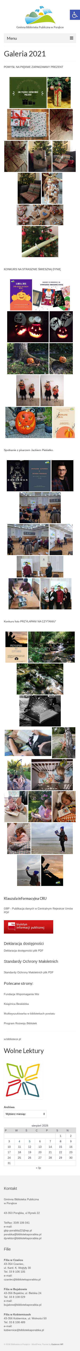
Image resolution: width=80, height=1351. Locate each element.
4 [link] (19, 1141)
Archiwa (9, 1107)
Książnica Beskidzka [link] (16, 1003)
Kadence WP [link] (57, 1344)
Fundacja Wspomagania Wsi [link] (21, 994)
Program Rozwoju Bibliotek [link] (20, 1023)
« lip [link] (38, 1167)
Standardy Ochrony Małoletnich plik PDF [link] (29, 972)
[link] (75, 15)
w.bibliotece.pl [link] (12, 1039)
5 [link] (29, 1141)
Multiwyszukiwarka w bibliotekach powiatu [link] (29, 1013)
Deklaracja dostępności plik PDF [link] (23, 950)
